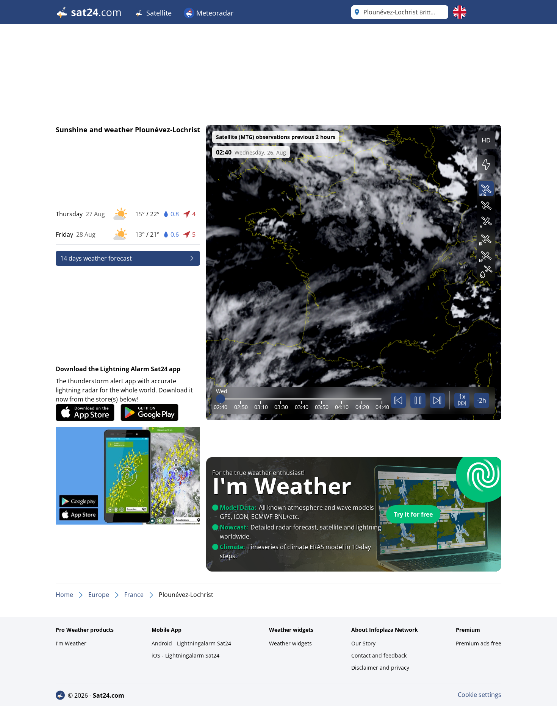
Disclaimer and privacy (380, 667)
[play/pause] (418, 400)
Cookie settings (479, 694)
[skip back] (398, 400)
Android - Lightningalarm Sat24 (191, 643)
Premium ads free (478, 643)
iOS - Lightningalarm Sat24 (185, 655)
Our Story (363, 643)
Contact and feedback (379, 655)
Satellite (158, 12)
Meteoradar (213, 12)
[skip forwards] (437, 400)
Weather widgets (290, 643)
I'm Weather (71, 643)
